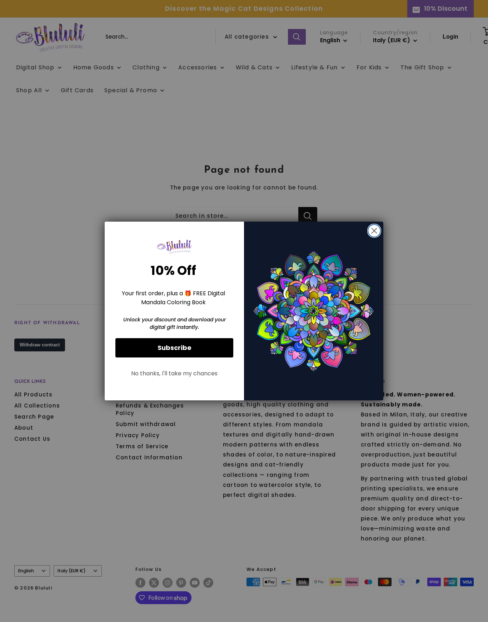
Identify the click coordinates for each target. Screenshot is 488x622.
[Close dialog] (374, 230)
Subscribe (174, 347)
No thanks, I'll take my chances (174, 373)
